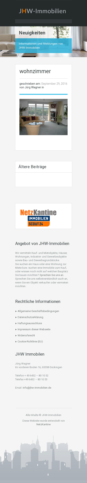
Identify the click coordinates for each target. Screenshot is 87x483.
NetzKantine (43, 424)
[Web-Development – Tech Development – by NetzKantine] (38, 212)
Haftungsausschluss (30, 323)
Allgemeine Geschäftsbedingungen (38, 311)
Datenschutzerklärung (30, 317)
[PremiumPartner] (38, 220)
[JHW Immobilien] (43, 11)
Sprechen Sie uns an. (52, 275)
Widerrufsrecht (26, 335)
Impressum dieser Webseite (34, 329)
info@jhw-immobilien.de (37, 387)
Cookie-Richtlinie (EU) (30, 341)
